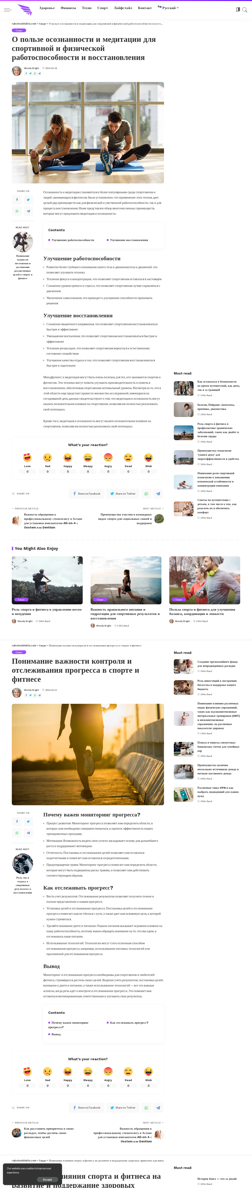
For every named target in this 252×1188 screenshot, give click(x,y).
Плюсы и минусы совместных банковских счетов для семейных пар (218, 746)
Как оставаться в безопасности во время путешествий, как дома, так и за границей (218, 385)
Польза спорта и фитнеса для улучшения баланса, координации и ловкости (202, 611)
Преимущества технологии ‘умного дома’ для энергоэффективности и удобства (218, 454)
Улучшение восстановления (129, 240)
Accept (47, 1179)
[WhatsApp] (35, 73)
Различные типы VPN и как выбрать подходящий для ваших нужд (218, 792)
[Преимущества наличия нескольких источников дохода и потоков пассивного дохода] (184, 772)
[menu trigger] (10, 10)
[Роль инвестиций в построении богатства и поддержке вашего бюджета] (184, 687)
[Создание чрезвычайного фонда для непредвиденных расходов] (184, 666)
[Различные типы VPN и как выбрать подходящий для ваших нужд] (184, 794)
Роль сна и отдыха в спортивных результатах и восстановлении (22, 885)
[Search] (245, 10)
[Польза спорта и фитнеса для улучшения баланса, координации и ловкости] (204, 580)
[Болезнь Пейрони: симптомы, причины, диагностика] (184, 409)
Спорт (19, 30)
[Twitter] (30, 73)
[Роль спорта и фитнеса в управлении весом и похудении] (47, 580)
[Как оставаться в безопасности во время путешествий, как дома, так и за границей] (184, 388)
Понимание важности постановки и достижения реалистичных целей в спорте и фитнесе (22, 267)
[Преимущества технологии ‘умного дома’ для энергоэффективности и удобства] (184, 457)
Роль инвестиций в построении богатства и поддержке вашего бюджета (217, 685)
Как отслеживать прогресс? (129, 1022)
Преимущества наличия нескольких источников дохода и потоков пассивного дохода (218, 769)
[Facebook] (26, 73)
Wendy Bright (31, 68)
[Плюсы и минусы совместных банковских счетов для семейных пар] (184, 749)
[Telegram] (39, 73)
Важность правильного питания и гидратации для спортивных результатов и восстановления (125, 613)
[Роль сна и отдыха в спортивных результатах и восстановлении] (22, 863)
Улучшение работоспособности (73, 240)
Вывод (56, 1034)
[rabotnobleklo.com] (24, 10)
